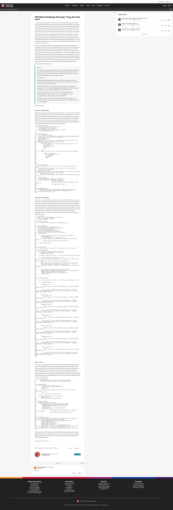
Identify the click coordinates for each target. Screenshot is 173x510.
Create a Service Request (104, 486)
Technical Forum (35, 485)
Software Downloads (104, 487)
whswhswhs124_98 (41, 467)
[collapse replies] (31, 467)
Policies (71, 505)
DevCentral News (34, 483)
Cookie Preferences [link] (105, 505)
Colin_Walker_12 (45, 454)
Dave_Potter (124, 19)
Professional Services (104, 485)
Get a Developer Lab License (34, 491)
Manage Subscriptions (104, 483)
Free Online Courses (69, 490)
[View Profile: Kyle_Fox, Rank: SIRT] (119, 26)
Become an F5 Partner (138, 486)
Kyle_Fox (123, 26)
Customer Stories (69, 487)
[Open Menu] (171, 9)
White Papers (69, 485)
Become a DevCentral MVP (34, 492)
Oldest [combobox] (83, 463)
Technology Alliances (138, 485)
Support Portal (103, 489)
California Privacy (81, 505)
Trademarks (66, 505)
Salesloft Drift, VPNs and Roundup (129, 25)
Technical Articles (14, 9)
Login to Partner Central (138, 487)
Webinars (69, 489)
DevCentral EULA (34, 490)
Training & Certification (69, 491)
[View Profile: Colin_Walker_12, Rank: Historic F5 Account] (37, 454)
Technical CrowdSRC (35, 487)
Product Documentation (69, 483)
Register (165, 5)
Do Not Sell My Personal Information (93, 505)
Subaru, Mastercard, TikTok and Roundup (131, 31)
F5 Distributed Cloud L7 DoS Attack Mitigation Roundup (134, 18)
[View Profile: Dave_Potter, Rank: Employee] (119, 19)
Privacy (75, 505)
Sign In (169, 5)
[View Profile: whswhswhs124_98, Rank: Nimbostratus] (35, 468)
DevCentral (3, 9)
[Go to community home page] (7, 5)
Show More (145, 38)
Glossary (69, 486)
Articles (8, 9)
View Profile (77, 454)
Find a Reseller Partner (138, 483)
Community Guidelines (34, 489)
